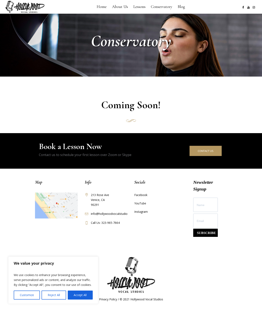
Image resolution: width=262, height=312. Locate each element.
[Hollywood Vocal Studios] (131, 275)
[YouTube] (248, 7)
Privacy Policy (108, 299)
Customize (27, 295)
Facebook (140, 195)
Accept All (80, 295)
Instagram (141, 212)
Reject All (54, 295)
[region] (53, 280)
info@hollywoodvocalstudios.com (113, 214)
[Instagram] (254, 7)
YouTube (140, 203)
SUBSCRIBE (206, 233)
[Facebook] (243, 7)
